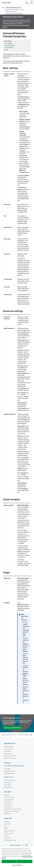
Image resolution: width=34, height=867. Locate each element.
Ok (17, 861)
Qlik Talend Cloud (9, 771)
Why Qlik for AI (8, 804)
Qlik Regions (7, 813)
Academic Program (9, 831)
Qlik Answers (8, 782)
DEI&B (5, 828)
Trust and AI (7, 802)
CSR (5, 826)
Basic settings (8, 43)
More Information (17, 865)
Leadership (7, 824)
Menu (31, 3)
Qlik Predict (7, 785)
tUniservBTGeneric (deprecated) (13, 13)
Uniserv (22, 9)
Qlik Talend (7, 768)
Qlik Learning (7, 753)
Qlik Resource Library (10, 758)
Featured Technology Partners (12, 809)
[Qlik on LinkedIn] (26, 845)
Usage (6, 49)
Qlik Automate (8, 787)
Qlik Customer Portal (10, 756)
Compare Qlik (8, 806)
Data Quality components (11, 9)
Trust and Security (9, 797)
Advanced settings (10, 45)
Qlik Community (15, 845)
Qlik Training (7, 751)
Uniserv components (10, 11)
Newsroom (7, 838)
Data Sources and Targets (11, 811)
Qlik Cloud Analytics (9, 780)
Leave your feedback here (12, 727)
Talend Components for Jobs (13, 7)
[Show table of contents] (3, 7)
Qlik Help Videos (9, 746)
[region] (17, 856)
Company (7, 821)
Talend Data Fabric (9, 773)
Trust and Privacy (9, 799)
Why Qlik (6, 795)
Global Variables (9, 47)
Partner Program (8, 833)
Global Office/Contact (10, 840)
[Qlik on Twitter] (23, 845)
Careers (6, 835)
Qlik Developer (8, 749)
